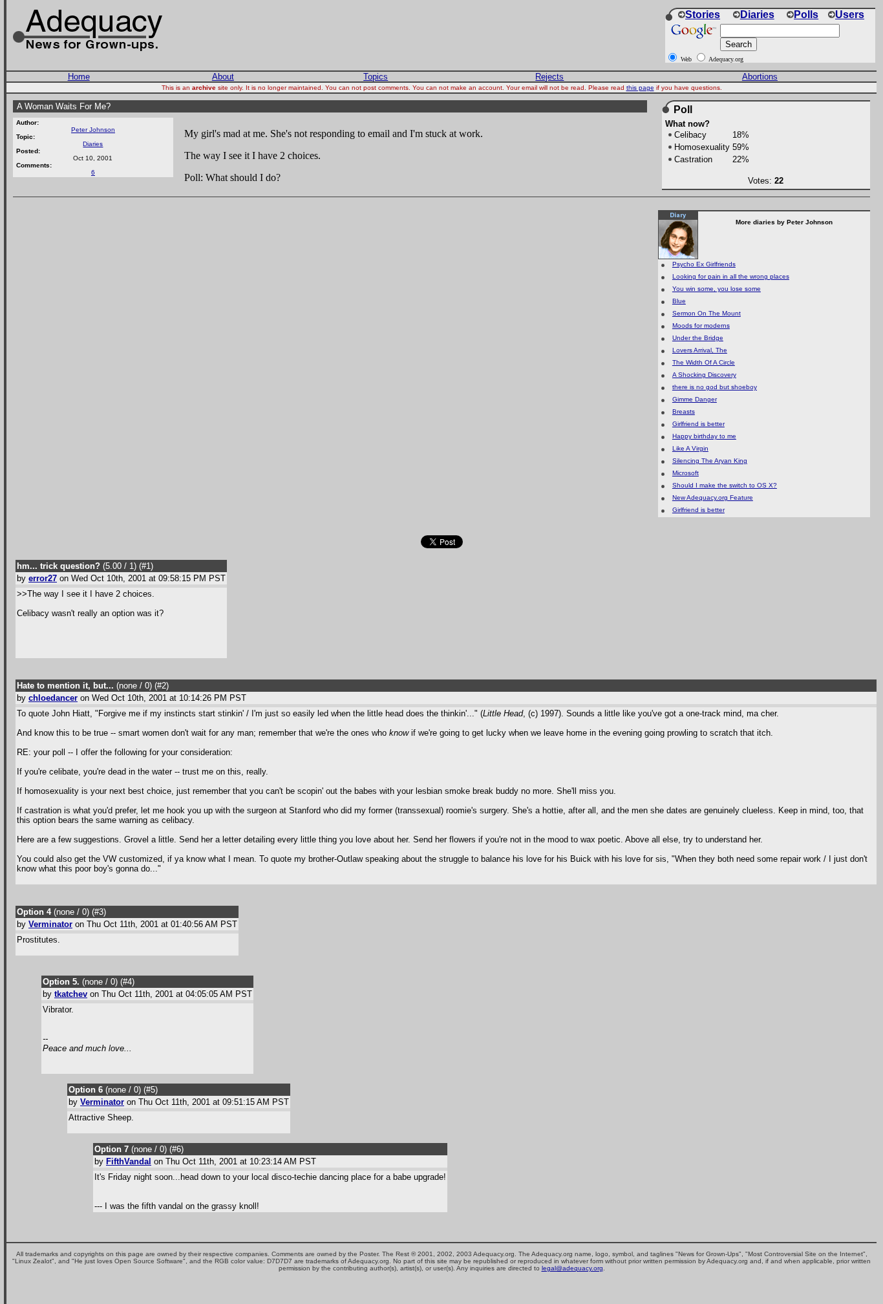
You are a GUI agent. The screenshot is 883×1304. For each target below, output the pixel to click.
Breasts (683, 411)
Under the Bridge (697, 337)
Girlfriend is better (698, 423)
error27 (42, 578)
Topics (375, 76)
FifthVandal (128, 1161)
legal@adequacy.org (572, 1268)
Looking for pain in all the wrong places (730, 276)
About (223, 76)
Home (79, 76)
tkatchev (70, 994)
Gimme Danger (694, 399)
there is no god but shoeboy (714, 386)
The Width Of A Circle (703, 362)
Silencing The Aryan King (709, 460)
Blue (679, 301)
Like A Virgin (690, 448)
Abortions (760, 76)
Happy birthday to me (704, 436)
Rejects (549, 76)
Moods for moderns (701, 325)
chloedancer (53, 698)
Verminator (50, 924)
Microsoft (685, 472)
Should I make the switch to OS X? (724, 485)
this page (640, 87)
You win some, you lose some (716, 288)
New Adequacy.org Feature (712, 497)
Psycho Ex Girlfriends (704, 264)
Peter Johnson (93, 129)
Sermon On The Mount (706, 313)
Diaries (93, 143)
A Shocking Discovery (704, 374)
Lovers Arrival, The (699, 350)
